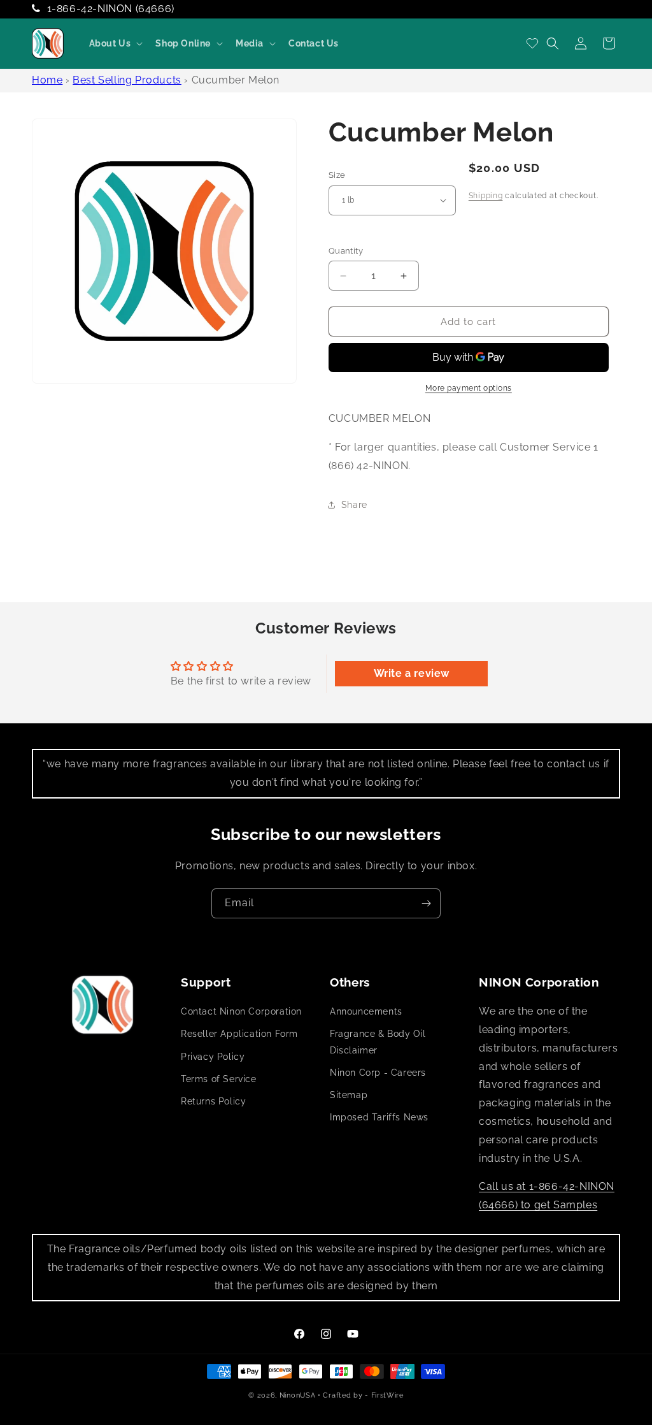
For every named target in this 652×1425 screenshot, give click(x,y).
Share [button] (354, 505)
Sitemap (348, 1095)
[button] (115, 43)
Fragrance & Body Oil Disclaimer (378, 1042)
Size (337, 175)
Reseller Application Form (239, 1034)
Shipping (486, 195)
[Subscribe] (426, 903)
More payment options (468, 388)
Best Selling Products (127, 80)
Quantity (346, 251)
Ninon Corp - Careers (378, 1072)
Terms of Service (219, 1079)
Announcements (366, 1011)
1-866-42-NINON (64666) (110, 9)
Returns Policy (213, 1101)
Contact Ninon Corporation (241, 1011)
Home (47, 80)
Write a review (412, 673)
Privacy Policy (212, 1057)
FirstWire (387, 1395)
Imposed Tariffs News (379, 1117)
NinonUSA (298, 1395)
